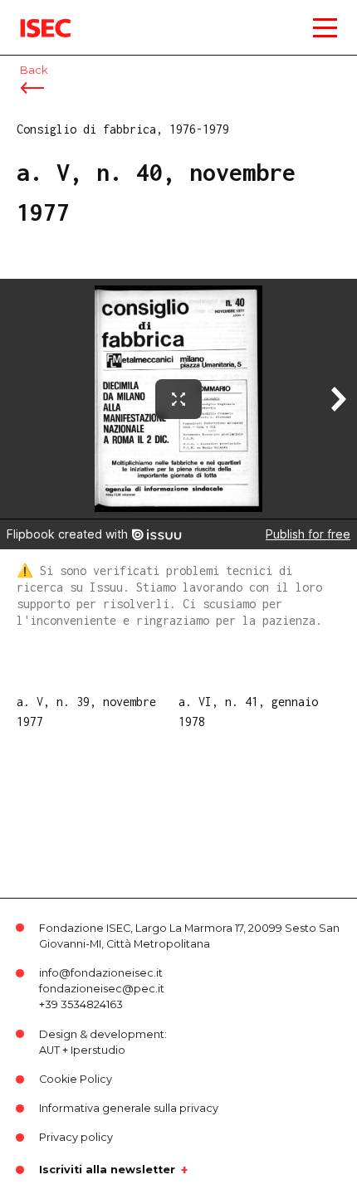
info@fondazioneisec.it (101, 973)
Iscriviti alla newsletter (107, 1170)
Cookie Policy (75, 1079)
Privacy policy (76, 1137)
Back (33, 70)
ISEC (33, 16)
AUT (49, 1050)
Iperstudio (98, 1050)
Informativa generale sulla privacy (128, 1108)
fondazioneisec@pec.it (101, 988)
